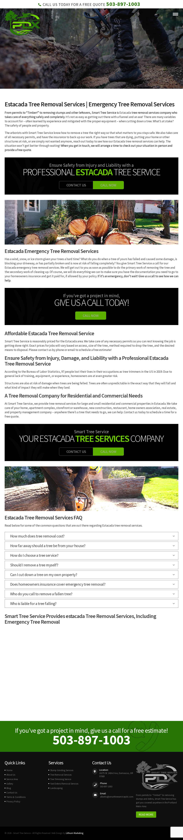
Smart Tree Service (104, 113)
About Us (10, 774)
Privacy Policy (13, 801)
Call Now (108, 185)
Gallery (9, 783)
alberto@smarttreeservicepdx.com (116, 796)
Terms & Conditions (16, 797)
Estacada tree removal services (133, 141)
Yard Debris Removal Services (64, 783)
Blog (8, 788)
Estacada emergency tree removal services (32, 268)
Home (9, 770)
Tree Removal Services (60, 774)
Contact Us (76, 185)
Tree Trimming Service (60, 779)
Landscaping (56, 788)
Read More (146, 814)
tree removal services (145, 113)
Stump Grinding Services (61, 770)
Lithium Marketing (74, 833)
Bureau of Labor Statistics (43, 372)
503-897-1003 (123, 4)
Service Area (12, 779)
